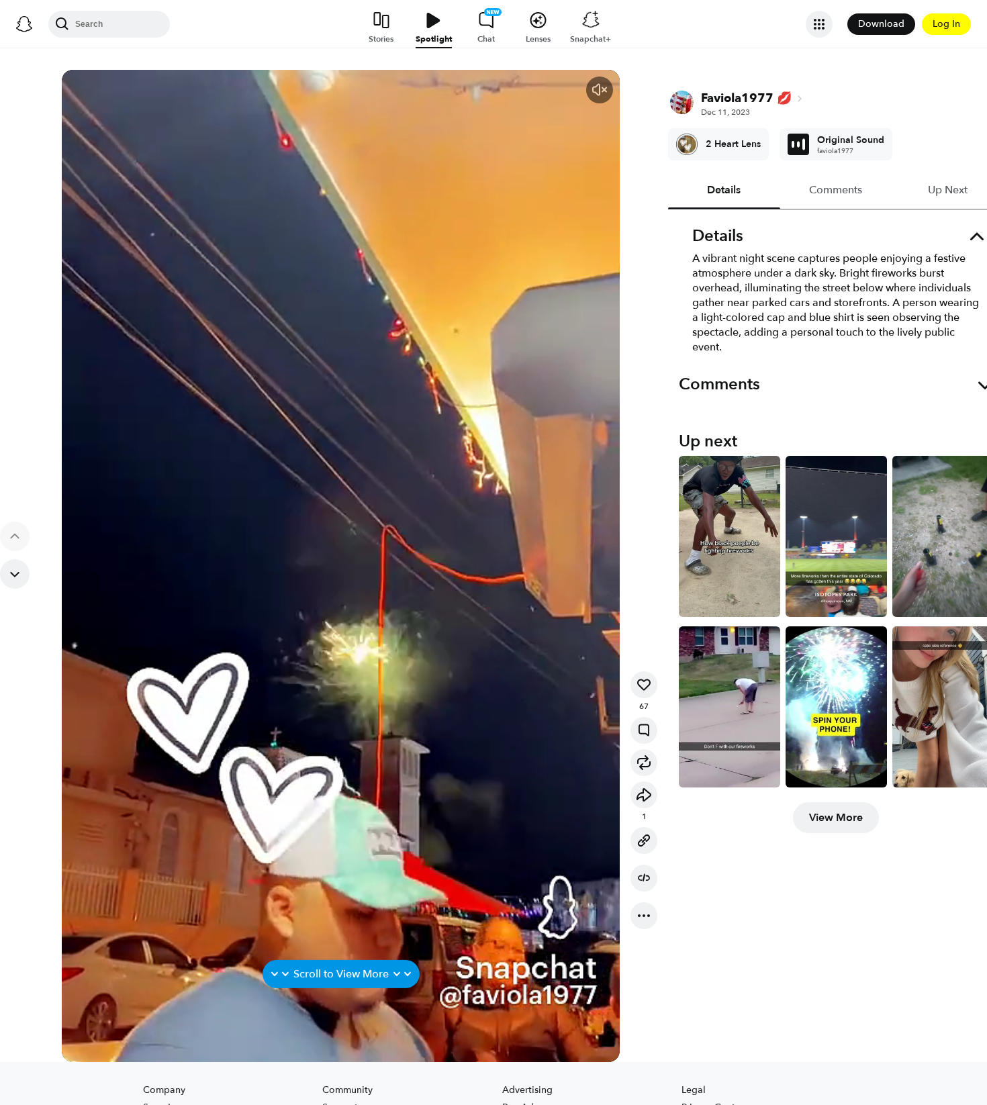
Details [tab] (724, 190)
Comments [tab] (836, 190)
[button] (599, 90)
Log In (946, 23)
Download (881, 23)
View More (836, 817)
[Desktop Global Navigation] (24, 24)
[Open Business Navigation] (819, 24)
